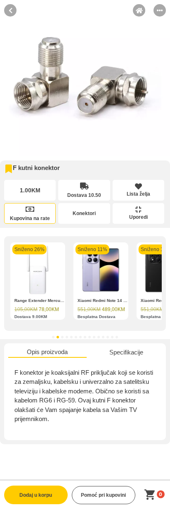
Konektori (84, 213)
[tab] (47, 352)
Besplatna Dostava (97, 316)
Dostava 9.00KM (30, 316)
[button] (53, 337)
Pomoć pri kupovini (103, 495)
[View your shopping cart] (151, 495)
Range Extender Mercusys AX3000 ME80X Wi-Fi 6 (64, 300)
